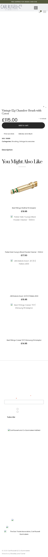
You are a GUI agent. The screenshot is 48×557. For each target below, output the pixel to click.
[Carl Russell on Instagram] (26, 445)
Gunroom (22, 412)
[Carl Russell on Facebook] (22, 445)
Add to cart (23, 125)
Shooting (15, 141)
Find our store (9, 134)
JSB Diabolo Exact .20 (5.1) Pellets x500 (24, 296)
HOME (24, 454)
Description (7, 150)
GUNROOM (24, 463)
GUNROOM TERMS (24, 491)
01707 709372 (37, 527)
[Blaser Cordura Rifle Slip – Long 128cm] (43, 106)
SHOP (24, 459)
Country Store (24, 409)
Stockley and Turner (17, 554)
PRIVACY (24, 496)
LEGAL (24, 500)
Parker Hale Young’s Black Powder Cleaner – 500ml (24, 252)
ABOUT (24, 482)
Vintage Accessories (27, 141)
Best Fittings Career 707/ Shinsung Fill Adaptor (24, 340)
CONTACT (24, 486)
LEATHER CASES (24, 468)
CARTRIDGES (24, 472)
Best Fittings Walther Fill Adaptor (24, 208)
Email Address (10, 398)
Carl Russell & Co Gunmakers (19, 551)
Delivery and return (25, 134)
